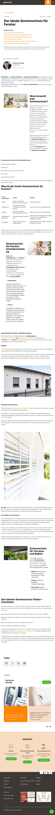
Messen (38, 784)
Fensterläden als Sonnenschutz (13, 39)
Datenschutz (7, 777)
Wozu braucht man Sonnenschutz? (14, 32)
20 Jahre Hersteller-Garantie (27, 781)
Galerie (38, 781)
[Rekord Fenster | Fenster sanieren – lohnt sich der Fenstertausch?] (16, 696)
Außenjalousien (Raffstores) (27, 338)
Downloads (23, 777)
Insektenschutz (5, 531)
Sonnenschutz (33, 80)
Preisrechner (48, 3)
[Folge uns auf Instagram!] (46, 772)
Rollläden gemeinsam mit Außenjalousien (23, 631)
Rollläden (12, 338)
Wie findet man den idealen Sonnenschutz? (16, 43)
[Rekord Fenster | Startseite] (7, 2)
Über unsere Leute (8, 798)
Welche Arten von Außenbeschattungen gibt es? (18, 37)
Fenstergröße (36, 130)
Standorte (6, 792)
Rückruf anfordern (11, 758)
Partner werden (8, 787)
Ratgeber (38, 777)
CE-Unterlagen (24, 784)
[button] (6, 663)
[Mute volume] (18, 663)
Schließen (48, 6)
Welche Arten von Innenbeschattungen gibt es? (18, 34)
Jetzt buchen (27, 761)
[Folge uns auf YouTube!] (50, 772)
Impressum (6, 781)
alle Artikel (47, 682)
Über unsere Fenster (9, 795)
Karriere (6, 784)
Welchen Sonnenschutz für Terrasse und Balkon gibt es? (20, 41)
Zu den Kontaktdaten (43, 760)
